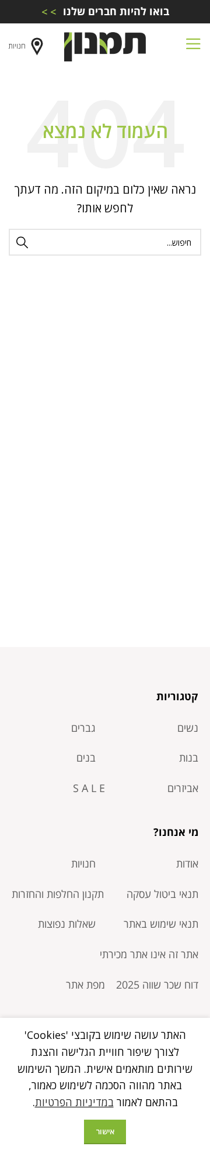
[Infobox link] (105, 11)
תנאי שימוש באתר (161, 924)
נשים (187, 728)
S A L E (89, 788)
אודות (187, 863)
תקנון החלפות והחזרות (58, 894)
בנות (188, 758)
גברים (83, 728)
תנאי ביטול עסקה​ (162, 894)
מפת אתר (85, 985)
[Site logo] (105, 46)
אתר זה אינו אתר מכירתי (149, 954)
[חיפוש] (22, 242)
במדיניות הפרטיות (74, 1102)
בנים (86, 758)
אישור (105, 1131)
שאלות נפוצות (67, 924)
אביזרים (182, 788)
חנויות (17, 46)
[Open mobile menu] (193, 46)
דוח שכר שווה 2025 (157, 985)
